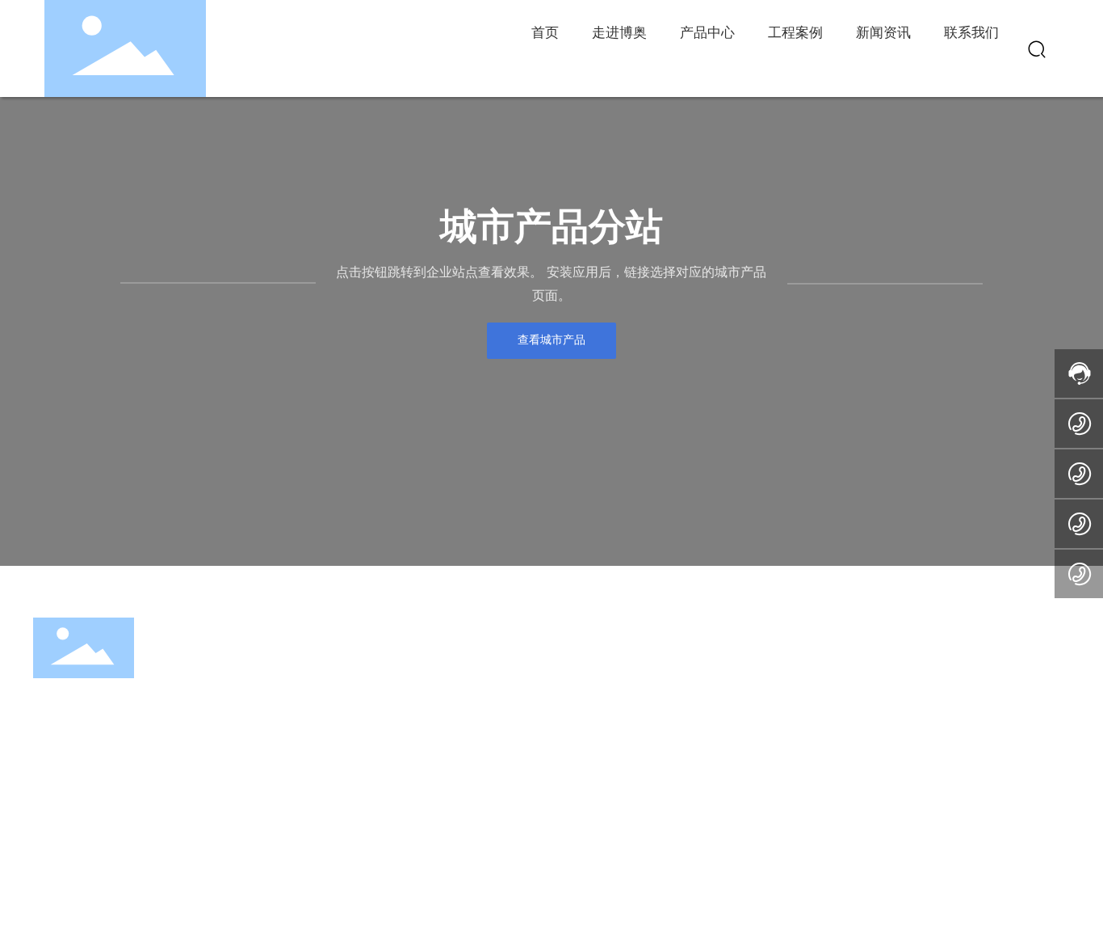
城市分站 (523, 903)
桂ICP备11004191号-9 (665, 914)
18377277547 (819, 697)
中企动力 (1022, 905)
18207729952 (819, 720)
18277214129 (816, 674)
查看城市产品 (551, 340)
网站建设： (971, 905)
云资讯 (413, 903)
